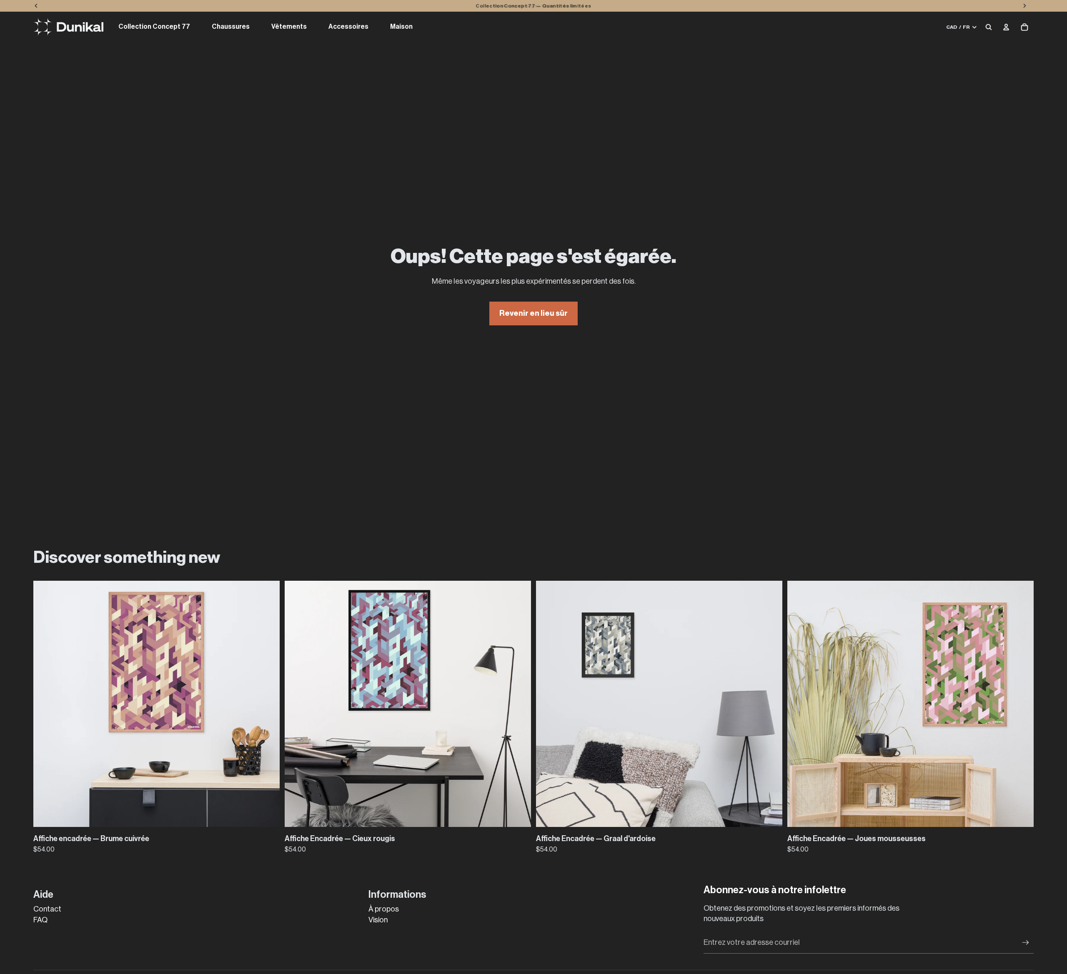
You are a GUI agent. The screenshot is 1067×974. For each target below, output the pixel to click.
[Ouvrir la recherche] (988, 27)
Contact (47, 909)
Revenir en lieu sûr (533, 313)
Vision (378, 920)
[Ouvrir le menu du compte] (1006, 27)
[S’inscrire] (1025, 942)
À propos (383, 909)
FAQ (40, 920)
